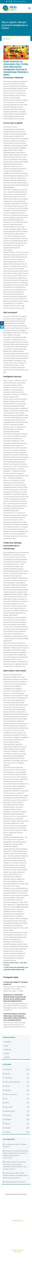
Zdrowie (7, 1132)
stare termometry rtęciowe (11, 220)
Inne (6, 1099)
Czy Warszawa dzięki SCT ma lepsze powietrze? (15, 983)
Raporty (7, 1124)
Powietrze (8, 1115)
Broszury (7, 1074)
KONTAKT (28, 1275)
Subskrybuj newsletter (19, 1)
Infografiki (8, 1090)
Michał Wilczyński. (8, 187)
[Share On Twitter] (2, 327)
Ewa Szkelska (7, 333)
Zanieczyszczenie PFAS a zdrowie (15, 1182)
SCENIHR (17, 907)
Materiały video (10, 1111)
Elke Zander (18, 1252)
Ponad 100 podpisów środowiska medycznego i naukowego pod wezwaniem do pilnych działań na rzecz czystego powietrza (14, 1017)
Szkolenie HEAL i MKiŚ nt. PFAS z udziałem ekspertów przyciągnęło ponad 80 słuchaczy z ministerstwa (15, 1175)
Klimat (7, 1103)
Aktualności (8, 1069)
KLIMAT (6, 1046)
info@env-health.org (18, 1250)
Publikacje (8, 1119)
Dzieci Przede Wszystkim (12, 1082)
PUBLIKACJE (27, 1269)
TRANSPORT (7, 1050)
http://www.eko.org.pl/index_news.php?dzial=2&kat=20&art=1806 (15, 968)
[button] (29, 8)
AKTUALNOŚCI (18, 1269)
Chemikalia (8, 1078)
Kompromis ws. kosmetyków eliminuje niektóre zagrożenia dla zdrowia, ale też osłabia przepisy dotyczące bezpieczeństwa (14, 998)
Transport (8, 1128)
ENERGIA (6, 1053)
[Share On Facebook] (2, 323)
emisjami (23, 134)
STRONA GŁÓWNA (8, 1269)
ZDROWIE (7, 1057)
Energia (7, 1086)
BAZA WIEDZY (20, 1272)
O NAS (28, 1272)
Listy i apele (8, 1107)
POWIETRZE (7, 1042)
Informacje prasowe (11, 1094)
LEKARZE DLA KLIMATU (8, 1272)
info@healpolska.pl (17, 1221)
